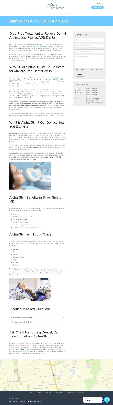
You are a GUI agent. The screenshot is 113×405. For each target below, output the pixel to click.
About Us (39, 392)
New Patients (58, 392)
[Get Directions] (56, 375)
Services (48, 392)
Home (31, 392)
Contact (81, 392)
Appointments (70, 392)
